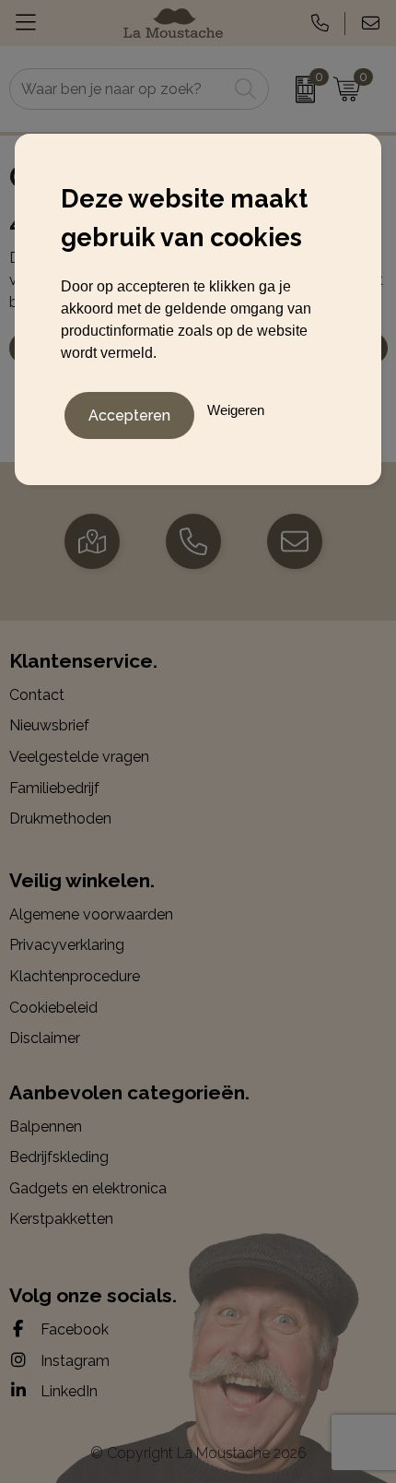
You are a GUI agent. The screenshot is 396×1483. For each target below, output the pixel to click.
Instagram (73, 1361)
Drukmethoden (60, 818)
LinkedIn (67, 1391)
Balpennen (45, 1126)
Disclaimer (44, 1038)
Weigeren (235, 410)
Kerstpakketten (61, 1219)
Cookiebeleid (53, 1007)
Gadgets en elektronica (88, 1188)
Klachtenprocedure (74, 976)
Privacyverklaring (66, 945)
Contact (36, 695)
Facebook (73, 1329)
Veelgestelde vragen (79, 756)
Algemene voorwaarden (91, 914)
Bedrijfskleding (59, 1157)
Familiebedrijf (54, 788)
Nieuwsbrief (49, 725)
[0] (296, 89)
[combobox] (119, 89)
